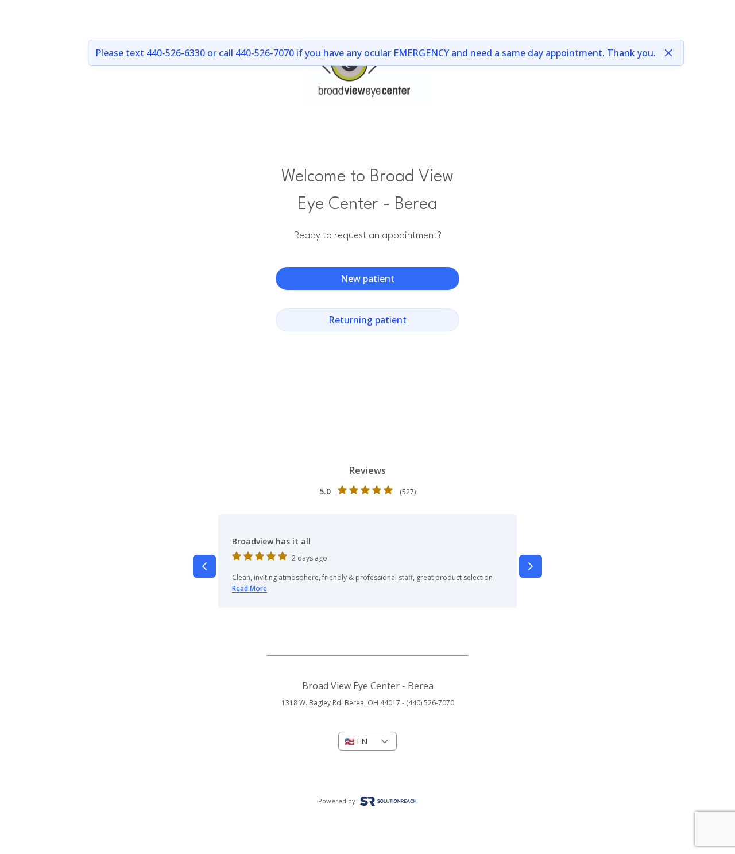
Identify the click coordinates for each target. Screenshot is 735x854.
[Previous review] (204, 566)
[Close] (668, 53)
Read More (249, 588)
